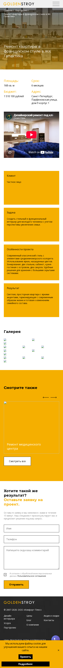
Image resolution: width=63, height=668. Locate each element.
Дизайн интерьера (9, 617)
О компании (32, 624)
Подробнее (25, 664)
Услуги (7, 623)
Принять (25, 656)
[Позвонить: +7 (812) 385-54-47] (55, 639)
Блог (28, 620)
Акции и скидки (51, 615)
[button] (53, 395)
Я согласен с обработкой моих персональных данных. (31, 574)
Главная (8, 10)
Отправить (16, 584)
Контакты (49, 620)
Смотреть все (17, 461)
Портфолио (21, 10)
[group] (31, 427)
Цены (29, 615)
